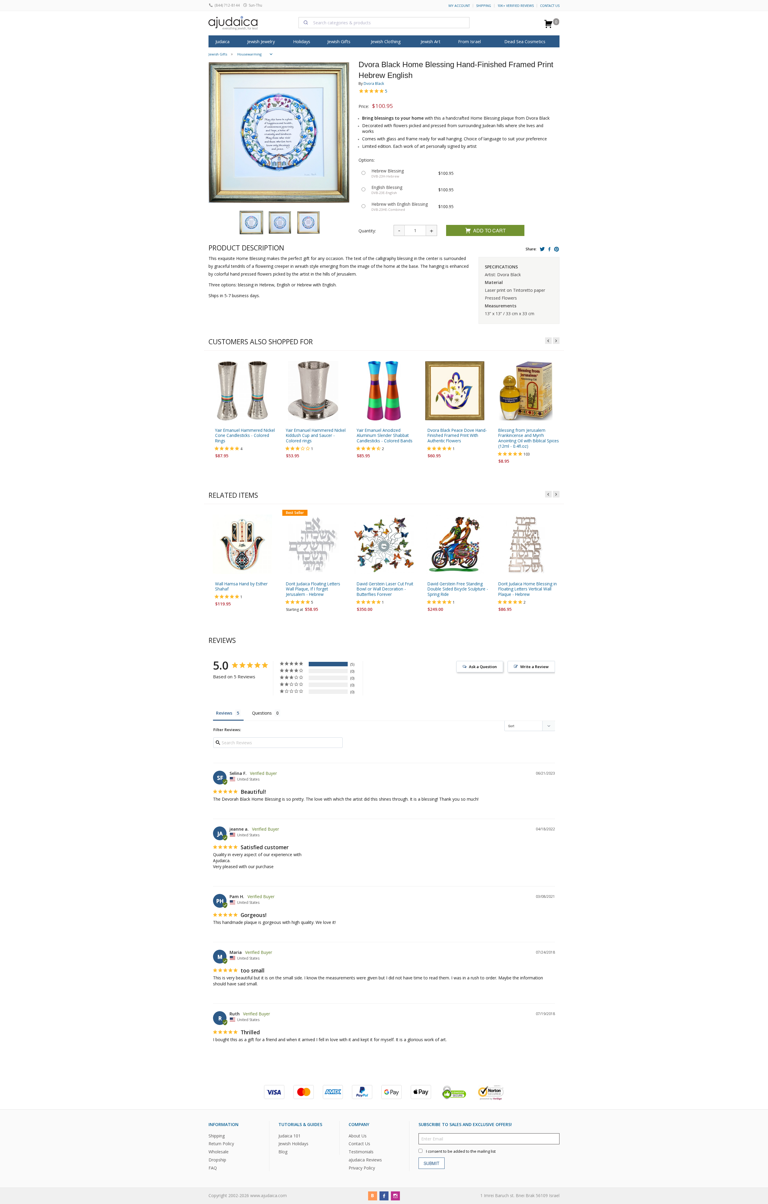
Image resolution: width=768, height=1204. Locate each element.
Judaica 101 (289, 1136)
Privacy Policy (362, 1168)
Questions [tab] (262, 713)
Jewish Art (430, 41)
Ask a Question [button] (483, 667)
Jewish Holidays (293, 1144)
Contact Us (550, 5)
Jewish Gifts (338, 41)
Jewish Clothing (386, 41)
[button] (251, 223)
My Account (459, 5)
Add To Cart (489, 230)
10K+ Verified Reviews (515, 5)
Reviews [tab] (224, 713)
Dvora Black (374, 83)
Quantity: (367, 231)
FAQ (212, 1168)
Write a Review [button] (534, 667)
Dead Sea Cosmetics (524, 41)
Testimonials (361, 1152)
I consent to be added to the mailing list (461, 1151)
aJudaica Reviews (365, 1160)
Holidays (301, 41)
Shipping (483, 5)
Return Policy (221, 1144)
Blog (282, 1152)
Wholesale (218, 1152)
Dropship (217, 1160)
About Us (358, 1136)
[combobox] (384, 22)
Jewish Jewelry (261, 41)
